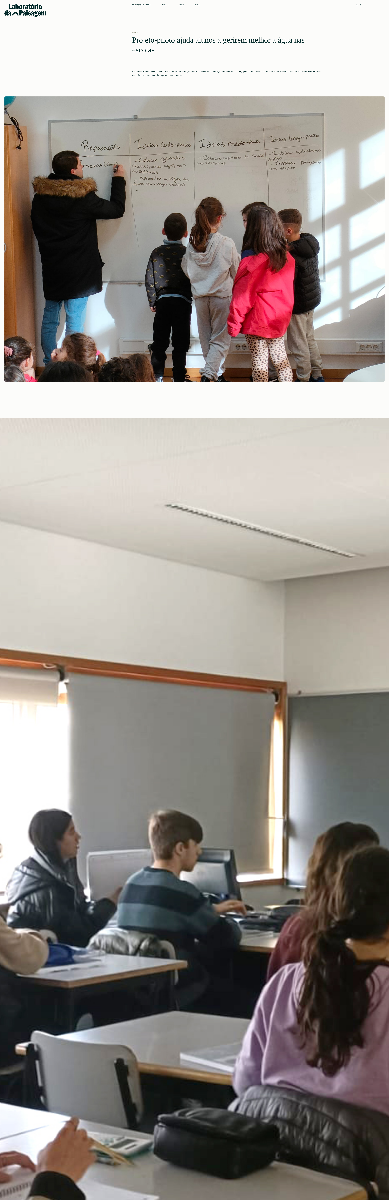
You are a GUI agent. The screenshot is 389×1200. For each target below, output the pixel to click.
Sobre (181, 5)
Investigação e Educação (142, 5)
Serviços (165, 5)
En (357, 5)
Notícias (196, 5)
